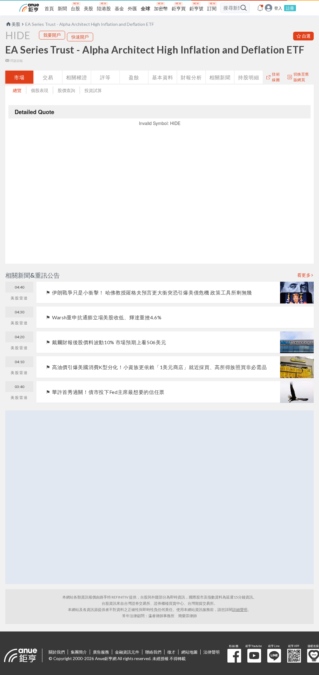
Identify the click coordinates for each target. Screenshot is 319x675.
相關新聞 (220, 77)
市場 (19, 77)
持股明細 (248, 77)
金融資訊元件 (127, 652)
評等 (105, 77)
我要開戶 (52, 35)
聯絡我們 (153, 652)
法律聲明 (211, 652)
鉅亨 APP (294, 656)
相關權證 (76, 77)
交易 (48, 77)
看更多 (304, 275)
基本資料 (162, 77)
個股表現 (39, 90)
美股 (16, 24)
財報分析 (191, 77)
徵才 (171, 652)
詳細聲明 (239, 609)
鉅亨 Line (274, 656)
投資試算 (93, 90)
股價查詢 (66, 90)
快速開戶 (80, 36)
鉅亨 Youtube (254, 656)
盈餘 (134, 77)
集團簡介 (79, 652)
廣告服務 (101, 652)
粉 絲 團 (234, 656)
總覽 (17, 90)
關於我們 (57, 652)
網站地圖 (189, 652)
